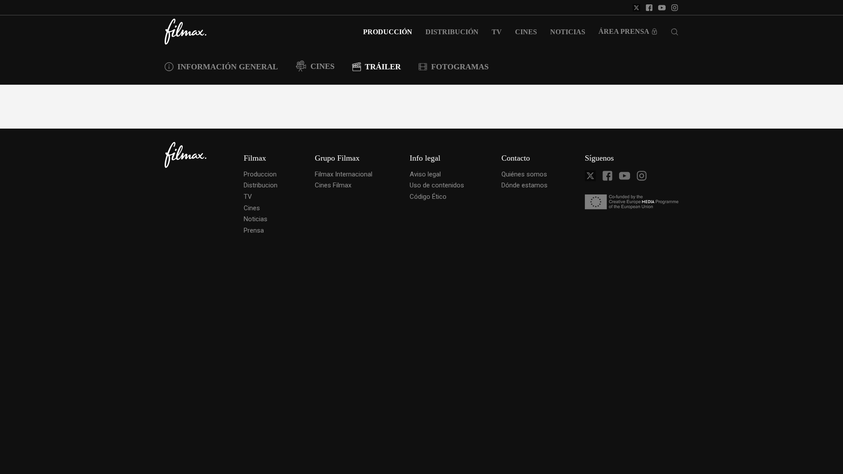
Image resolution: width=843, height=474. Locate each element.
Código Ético (428, 197)
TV (248, 197)
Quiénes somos (524, 174)
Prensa (254, 230)
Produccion (260, 174)
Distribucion (260, 185)
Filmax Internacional (343, 174)
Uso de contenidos (437, 185)
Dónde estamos (524, 185)
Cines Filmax (333, 185)
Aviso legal (425, 174)
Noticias (255, 219)
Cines (252, 208)
